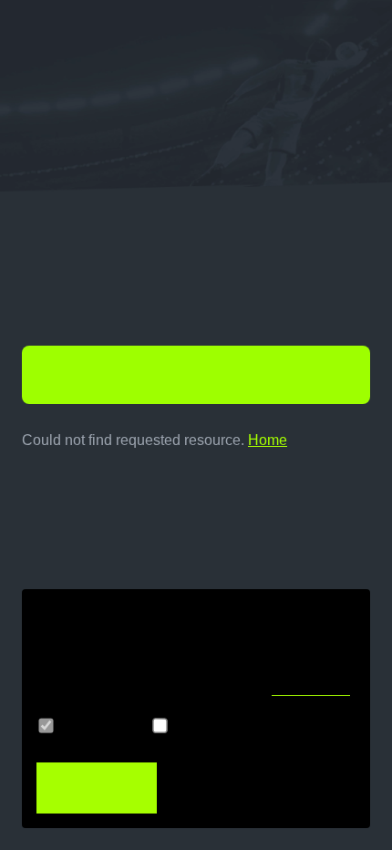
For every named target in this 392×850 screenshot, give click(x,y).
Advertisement (226, 725)
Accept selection (232, 788)
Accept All (82, 788)
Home (267, 440)
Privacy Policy (311, 689)
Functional (99, 725)
